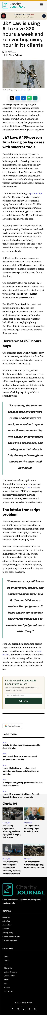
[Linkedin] (23, 1009)
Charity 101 (6, 823)
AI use (27, 487)
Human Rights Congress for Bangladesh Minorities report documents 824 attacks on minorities (21, 771)
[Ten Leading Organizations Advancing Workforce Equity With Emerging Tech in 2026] (13, 813)
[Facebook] (12, 1009)
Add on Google (14, 726)
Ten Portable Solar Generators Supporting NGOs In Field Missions (34, 864)
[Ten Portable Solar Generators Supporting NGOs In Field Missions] (34, 850)
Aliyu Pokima (15, 55)
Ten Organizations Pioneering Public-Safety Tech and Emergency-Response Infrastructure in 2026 (12, 867)
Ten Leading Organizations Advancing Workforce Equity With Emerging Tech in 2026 (12, 831)
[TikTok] (29, 1009)
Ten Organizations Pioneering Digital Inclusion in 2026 (31, 828)
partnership (36, 193)
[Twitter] (35, 1009)
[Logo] (14, 5)
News (4, 742)
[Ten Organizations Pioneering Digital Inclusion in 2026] (34, 813)
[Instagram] (18, 1009)
